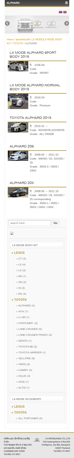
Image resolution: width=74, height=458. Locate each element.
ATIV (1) (22, 311)
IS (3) (20, 288)
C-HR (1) (23, 317)
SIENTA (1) (24, 341)
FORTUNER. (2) (27, 323)
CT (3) (21, 259)
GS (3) (21, 282)
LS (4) (21, 264)
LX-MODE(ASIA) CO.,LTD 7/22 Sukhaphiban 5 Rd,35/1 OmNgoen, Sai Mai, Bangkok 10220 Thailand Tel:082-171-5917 (56, 444)
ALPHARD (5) (25, 306)
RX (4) (21, 294)
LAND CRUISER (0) (29, 329)
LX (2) (21, 270)
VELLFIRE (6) (25, 358)
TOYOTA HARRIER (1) (31, 352)
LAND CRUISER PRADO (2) (34, 335)
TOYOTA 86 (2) (26, 347)
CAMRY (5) (24, 370)
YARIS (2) (23, 364)
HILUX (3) (23, 376)
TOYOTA (18, 43)
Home (10, 39)
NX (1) (21, 276)
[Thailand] (60, 11)
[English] (65, 11)
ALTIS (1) (23, 388)
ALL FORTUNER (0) (29, 418)
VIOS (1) (22, 382)
